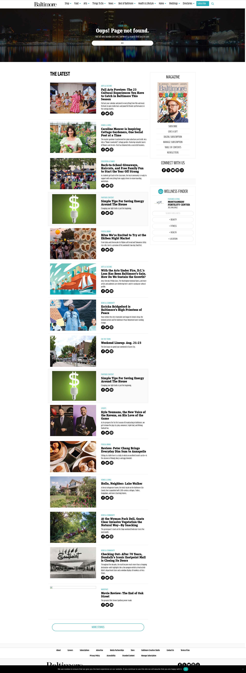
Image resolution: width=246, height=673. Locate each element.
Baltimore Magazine (45, 4)
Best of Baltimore (126, 3)
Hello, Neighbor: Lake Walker (121, 483)
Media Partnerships (117, 650)
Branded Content (128, 656)
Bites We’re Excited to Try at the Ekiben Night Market (123, 237)
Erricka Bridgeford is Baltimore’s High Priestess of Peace (121, 310)
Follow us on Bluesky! (173, 170)
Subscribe (201, 3)
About (58, 650)
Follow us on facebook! (164, 170)
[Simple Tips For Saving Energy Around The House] (74, 208)
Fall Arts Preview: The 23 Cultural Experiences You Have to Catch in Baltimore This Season (122, 94)
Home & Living (106, 125)
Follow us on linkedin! (177, 170)
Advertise (99, 650)
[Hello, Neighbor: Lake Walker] (73, 491)
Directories (187, 3)
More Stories (98, 627)
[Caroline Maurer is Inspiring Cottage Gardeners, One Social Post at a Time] (73, 137)
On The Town (106, 339)
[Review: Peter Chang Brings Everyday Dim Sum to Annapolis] (73, 456)
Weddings (173, 3)
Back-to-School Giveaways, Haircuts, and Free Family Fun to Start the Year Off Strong (122, 168)
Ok (186, 669)
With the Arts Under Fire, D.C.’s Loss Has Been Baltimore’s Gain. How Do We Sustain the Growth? (123, 274)
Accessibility (111, 656)
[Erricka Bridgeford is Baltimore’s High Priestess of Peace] (73, 314)
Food (76, 3)
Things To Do (97, 3)
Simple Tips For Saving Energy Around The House (122, 203)
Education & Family (108, 161)
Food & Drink (106, 232)
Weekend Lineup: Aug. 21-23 (121, 343)
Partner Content (107, 198)
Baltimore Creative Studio (150, 650)
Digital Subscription (173, 137)
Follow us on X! (168, 170)
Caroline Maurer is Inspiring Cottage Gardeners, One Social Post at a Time (122, 132)
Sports (103, 408)
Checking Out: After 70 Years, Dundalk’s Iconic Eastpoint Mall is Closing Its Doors (123, 557)
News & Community (108, 303)
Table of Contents (173, 147)
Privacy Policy (95, 656)
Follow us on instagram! (182, 170)
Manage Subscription (173, 142)
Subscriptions (84, 650)
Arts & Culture (106, 86)
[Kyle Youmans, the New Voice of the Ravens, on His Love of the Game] (73, 420)
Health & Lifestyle (146, 3)
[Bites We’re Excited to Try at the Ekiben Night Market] (73, 243)
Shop (67, 3)
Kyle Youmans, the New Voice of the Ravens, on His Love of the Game (123, 415)
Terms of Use (185, 650)
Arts (85, 3)
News (111, 3)
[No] (243, 669)
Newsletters (173, 152)
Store (133, 650)
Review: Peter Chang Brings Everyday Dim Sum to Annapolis (123, 450)
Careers (70, 650)
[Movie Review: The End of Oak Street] (73, 601)
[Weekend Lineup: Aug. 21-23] (73, 350)
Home (161, 3)
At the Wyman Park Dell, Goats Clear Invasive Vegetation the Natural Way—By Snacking (122, 522)
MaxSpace (104, 589)
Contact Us (170, 650)
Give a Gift (173, 131)
